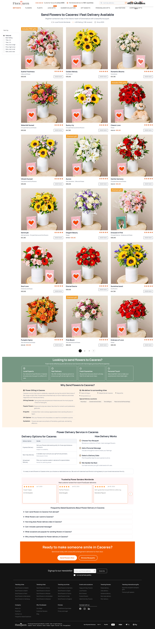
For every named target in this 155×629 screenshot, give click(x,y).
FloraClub (17, 611)
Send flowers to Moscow (44, 599)
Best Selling (9, 38)
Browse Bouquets (88, 558)
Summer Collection (68, 8)
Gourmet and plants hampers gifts (130, 588)
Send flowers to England (65, 599)
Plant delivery (104, 599)
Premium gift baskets (128, 592)
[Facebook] (81, 609)
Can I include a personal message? (38, 527)
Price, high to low (10, 47)
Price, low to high (10, 45)
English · (53, 625)
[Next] (93, 351)
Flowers (28, 8)
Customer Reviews (42, 611)
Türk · (61, 625)
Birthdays (17, 8)
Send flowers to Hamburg (22, 599)
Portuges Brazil (66, 625)
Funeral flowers (83, 596)
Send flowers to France (64, 593)
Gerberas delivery (106, 593)
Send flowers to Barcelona (22, 596)
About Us (17, 608)
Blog (38, 614)
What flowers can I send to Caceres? (39, 517)
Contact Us (18, 614)
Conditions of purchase (64, 608)
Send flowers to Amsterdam (45, 596)
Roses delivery (105, 588)
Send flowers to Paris (21, 593)
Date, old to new (10, 51)
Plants (39, 8)
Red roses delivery (106, 596)
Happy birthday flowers (86, 588)
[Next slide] (130, 494)
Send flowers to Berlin (21, 591)
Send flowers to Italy (64, 596)
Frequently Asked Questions (23, 616)
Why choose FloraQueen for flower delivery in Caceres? (46, 537)
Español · (30, 625)
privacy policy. (87, 575)
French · (35, 625)
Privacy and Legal (63, 611)
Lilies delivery (104, 591)
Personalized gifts (103, 8)
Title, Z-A (8, 42)
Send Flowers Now (67, 558)
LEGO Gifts (51, 8)
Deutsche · (39, 625)
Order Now (58, 76)
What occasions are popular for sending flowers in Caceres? (48, 532)
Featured (8, 35)
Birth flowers (83, 593)
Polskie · (48, 625)
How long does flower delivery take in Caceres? (43, 522)
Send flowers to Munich (43, 591)
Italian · (44, 625)
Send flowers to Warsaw (43, 593)
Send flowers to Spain (64, 591)
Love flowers (83, 591)
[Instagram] (86, 609)
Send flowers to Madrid (21, 588)
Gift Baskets (85, 8)
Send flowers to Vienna (43, 588)
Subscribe (102, 571)
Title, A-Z (8, 40)
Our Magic (39, 608)
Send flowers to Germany (65, 588)
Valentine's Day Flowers (85, 599)
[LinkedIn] (89, 609)
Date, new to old (10, 49)
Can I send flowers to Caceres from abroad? (42, 512)
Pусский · (57, 625)
